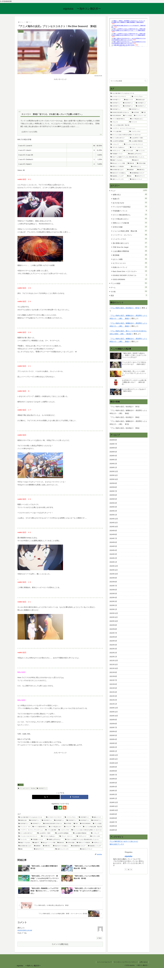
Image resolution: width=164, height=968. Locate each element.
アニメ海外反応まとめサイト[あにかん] (124, 841)
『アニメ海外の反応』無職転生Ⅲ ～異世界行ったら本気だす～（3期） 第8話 (128, 412)
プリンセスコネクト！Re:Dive (27, 788)
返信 (100, 938)
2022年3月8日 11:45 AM (24, 930)
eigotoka (128, 856)
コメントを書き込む (60, 944)
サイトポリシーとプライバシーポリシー (126, 962)
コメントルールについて (104, 962)
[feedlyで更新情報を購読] (60, 808)
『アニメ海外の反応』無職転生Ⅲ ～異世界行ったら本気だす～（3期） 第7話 (128, 422)
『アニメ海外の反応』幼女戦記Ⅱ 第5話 (124, 428)
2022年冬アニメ (42, 788)
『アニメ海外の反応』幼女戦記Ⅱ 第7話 (124, 308)
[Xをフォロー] (56, 808)
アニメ (21, 784)
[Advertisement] (60, 94)
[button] (145, 81)
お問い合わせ (144, 962)
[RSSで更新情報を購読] (64, 808)
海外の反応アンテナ (117, 844)
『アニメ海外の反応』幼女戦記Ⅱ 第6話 (124, 417)
